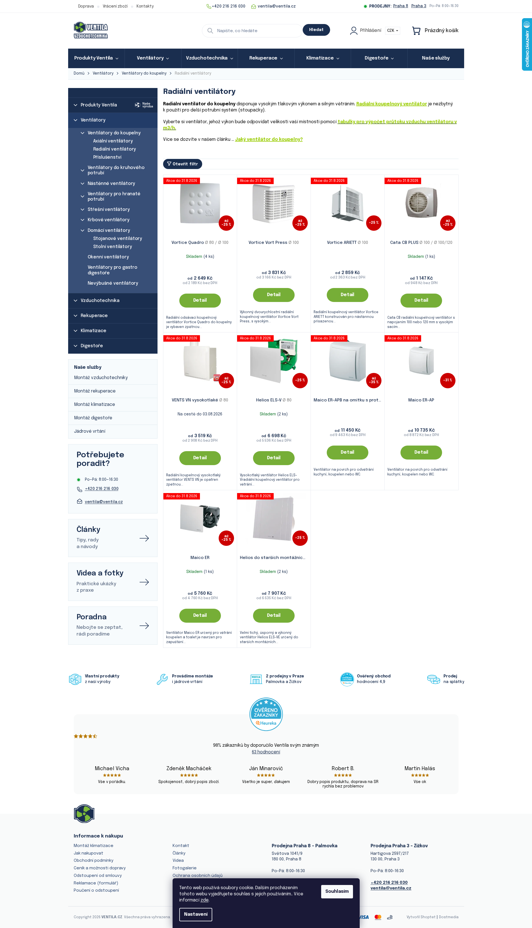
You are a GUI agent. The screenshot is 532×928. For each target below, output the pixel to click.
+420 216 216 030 (101, 489)
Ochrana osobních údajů (198, 876)
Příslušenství (107, 157)
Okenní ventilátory (108, 257)
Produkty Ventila (99, 105)
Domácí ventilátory (109, 230)
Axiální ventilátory (113, 141)
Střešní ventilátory (109, 209)
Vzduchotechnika (100, 300)
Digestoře (92, 346)
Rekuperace (94, 315)
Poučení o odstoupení (96, 890)
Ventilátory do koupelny (114, 133)
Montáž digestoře (93, 418)
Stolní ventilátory (112, 246)
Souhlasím (337, 891)
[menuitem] (96, 58)
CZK (391, 31)
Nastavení (195, 914)
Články (179, 853)
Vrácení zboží (115, 6)
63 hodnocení (266, 752)
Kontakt (181, 846)
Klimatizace (93, 331)
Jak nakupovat (88, 853)
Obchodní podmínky (93, 860)
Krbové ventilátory (109, 220)
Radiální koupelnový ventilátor (391, 104)
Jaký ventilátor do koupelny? (269, 139)
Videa (178, 860)
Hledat (316, 30)
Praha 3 (418, 6)
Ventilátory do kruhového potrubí (116, 170)
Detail (200, 300)
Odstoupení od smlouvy (98, 876)
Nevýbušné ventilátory (113, 283)
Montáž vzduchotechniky (101, 377)
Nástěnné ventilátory (111, 183)
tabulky (347, 122)
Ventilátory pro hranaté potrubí (114, 197)
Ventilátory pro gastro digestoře (112, 270)
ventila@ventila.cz (104, 502)
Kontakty (145, 6)
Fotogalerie (185, 868)
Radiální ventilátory (114, 149)
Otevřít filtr (185, 164)
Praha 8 (400, 6)
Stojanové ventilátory (117, 238)
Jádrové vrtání (89, 431)
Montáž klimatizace (94, 404)
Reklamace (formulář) (96, 883)
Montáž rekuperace (95, 391)
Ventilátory (93, 120)
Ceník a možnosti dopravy (100, 868)
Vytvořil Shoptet (421, 917)
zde (205, 900)
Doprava (86, 6)
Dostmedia (449, 917)
